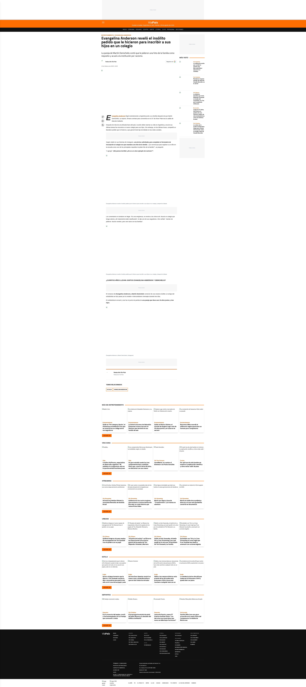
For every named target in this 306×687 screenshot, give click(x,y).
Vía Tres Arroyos (133, 642)
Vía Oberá (162, 642)
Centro (145, 29)
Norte (152, 29)
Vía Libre (192, 642)
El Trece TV (140, 683)
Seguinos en (169, 61)
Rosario (139, 29)
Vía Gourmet (193, 640)
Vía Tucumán (147, 637)
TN (134, 683)
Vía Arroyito (132, 637)
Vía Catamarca (148, 640)
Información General (181, 647)
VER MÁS (105, 435)
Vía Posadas (163, 635)
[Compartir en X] (102, 125)
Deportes (177, 651)
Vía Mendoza (147, 645)
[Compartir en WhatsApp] (102, 121)
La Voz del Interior (184, 683)
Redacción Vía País (111, 62)
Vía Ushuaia (178, 635)
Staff (114, 672)
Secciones (179, 29)
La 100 (152, 683)
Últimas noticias (179, 640)
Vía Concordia (164, 651)
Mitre (147, 683)
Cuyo (164, 29)
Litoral (158, 29)
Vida (176, 656)
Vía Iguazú (162, 640)
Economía (177, 645)
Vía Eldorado (163, 637)
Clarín (130, 683)
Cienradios (165, 683)
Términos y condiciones (120, 663)
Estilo (176, 654)
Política (177, 642)
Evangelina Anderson (123, 35)
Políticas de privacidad (120, 665)
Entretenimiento (107, 35)
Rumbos (192, 644)
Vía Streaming (194, 637)
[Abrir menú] (117, 22)
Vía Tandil (131, 640)
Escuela (109, 389)
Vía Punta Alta (133, 644)
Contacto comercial (119, 667)
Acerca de (116, 670)
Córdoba (131, 29)
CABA (114, 640)
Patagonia (170, 29)
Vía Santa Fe (163, 644)
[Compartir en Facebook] (102, 116)
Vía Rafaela (163, 646)
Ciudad (158, 683)
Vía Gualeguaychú (165, 653)
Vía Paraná (163, 648)
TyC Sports (173, 683)
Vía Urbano (193, 635)
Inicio (125, 29)
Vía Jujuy (146, 635)
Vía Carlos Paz (133, 635)
